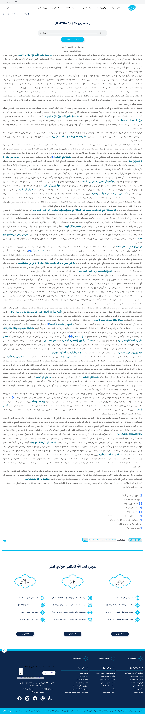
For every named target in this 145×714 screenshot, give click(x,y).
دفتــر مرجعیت (83, 676)
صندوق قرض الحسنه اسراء (80, 689)
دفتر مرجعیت (116, 8)
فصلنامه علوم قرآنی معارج (107, 679)
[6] (47, 324)
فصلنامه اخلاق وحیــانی (108, 682)
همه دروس (120, 633)
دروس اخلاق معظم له (136, 679)
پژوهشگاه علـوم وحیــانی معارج (105, 673)
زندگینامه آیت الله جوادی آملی (134, 673)
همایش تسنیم (138, 692)
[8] (13, 397)
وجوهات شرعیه (42, 8)
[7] (70, 336)
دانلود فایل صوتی (72, 39)
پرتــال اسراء (84, 673)
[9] (115, 434)
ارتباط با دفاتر (70, 8)
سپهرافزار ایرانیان (8, 711)
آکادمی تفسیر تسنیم (109, 692)
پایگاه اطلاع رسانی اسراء (108, 676)
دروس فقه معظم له (137, 682)
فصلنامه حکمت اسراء (109, 686)
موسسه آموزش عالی (82, 679)
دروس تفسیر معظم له (136, 676)
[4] (9, 312)
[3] (29, 251)
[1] (141, 495)
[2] (53, 157)
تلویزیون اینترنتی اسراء (81, 682)
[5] (92, 320)
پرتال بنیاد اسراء (127, 711)
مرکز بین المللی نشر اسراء (80, 686)
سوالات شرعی (56, 8)
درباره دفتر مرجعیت (85, 8)
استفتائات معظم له (137, 686)
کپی (85, 539)
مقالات (113, 689)
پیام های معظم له (137, 689)
